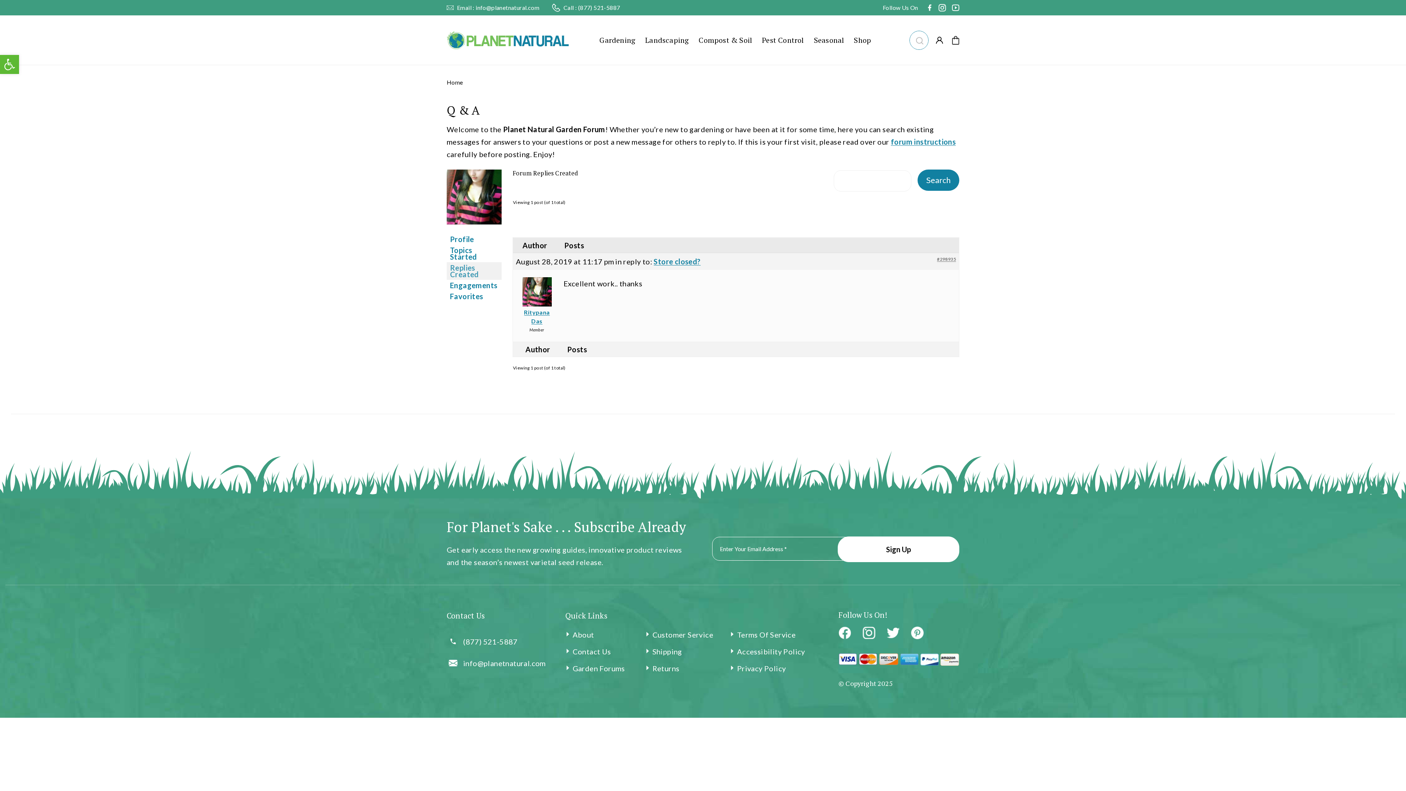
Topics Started (463, 253)
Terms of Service (766, 634)
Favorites (466, 296)
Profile (462, 239)
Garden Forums (599, 668)
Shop (862, 40)
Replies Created (464, 271)
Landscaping (667, 40)
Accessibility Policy (771, 651)
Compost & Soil (725, 40)
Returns (666, 668)
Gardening (617, 40)
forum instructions (923, 141)
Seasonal (829, 40)
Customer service (682, 634)
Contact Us (592, 651)
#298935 (946, 259)
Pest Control (783, 40)
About (583, 634)
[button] (919, 39)
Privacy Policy (761, 668)
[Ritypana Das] (474, 228)
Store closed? (677, 261)
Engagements (473, 285)
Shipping (667, 651)
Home (455, 82)
